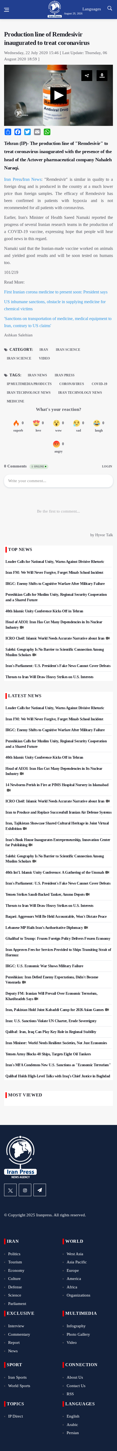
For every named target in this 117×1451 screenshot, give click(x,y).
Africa (72, 1287)
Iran (43, 350)
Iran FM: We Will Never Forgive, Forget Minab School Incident (54, 573)
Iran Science (68, 350)
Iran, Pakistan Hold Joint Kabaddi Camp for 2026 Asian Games (54, 1010)
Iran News (32, 179)
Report (14, 1342)
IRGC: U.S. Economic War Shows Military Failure (44, 966)
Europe (73, 1270)
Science (14, 1295)
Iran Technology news (80, 393)
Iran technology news (29, 393)
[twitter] (10, 1190)
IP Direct (15, 1416)
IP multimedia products (29, 384)
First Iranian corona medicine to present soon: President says (55, 292)
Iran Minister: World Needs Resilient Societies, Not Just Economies (56, 1043)
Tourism (15, 1262)
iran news (37, 375)
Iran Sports (17, 1377)
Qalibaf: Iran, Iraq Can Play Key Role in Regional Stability (50, 1032)
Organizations (78, 1295)
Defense (15, 1287)
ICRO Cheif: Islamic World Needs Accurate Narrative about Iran (54, 638)
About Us (75, 1377)
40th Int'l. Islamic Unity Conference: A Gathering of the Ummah (54, 872)
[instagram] (25, 1190)
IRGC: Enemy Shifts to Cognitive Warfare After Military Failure (54, 584)
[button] (58, 95)
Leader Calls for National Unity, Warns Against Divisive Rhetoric (54, 562)
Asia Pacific (77, 1262)
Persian (73, 1433)
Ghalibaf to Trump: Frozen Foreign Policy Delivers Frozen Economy (57, 939)
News (13, 1351)
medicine (15, 401)
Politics (14, 1254)
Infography (76, 1326)
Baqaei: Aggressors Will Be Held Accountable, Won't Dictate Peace (55, 916)
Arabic (72, 1424)
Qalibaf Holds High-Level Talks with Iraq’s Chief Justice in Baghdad (57, 1076)
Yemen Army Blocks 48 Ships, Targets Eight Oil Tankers (48, 1054)
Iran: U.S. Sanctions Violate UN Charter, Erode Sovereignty (50, 1021)
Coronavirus (71, 384)
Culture (14, 1278)
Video (44, 358)
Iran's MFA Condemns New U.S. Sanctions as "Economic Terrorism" (58, 1065)
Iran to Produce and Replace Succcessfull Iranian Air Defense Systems (58, 812)
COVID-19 (99, 384)
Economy (16, 1270)
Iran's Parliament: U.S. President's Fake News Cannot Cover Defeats (57, 666)
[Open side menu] (6, 10)
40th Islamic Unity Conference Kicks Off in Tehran (44, 611)
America (74, 1278)
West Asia (75, 1254)
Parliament (17, 1303)
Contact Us (76, 1386)
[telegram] (39, 1190)
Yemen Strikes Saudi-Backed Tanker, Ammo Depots (44, 894)
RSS (70, 1394)
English (73, 1416)
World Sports (19, 1386)
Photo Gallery (78, 1334)
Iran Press (13, 179)
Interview (16, 1326)
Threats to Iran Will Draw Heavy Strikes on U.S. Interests (49, 677)
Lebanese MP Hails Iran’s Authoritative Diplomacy (44, 928)
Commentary (19, 1334)
